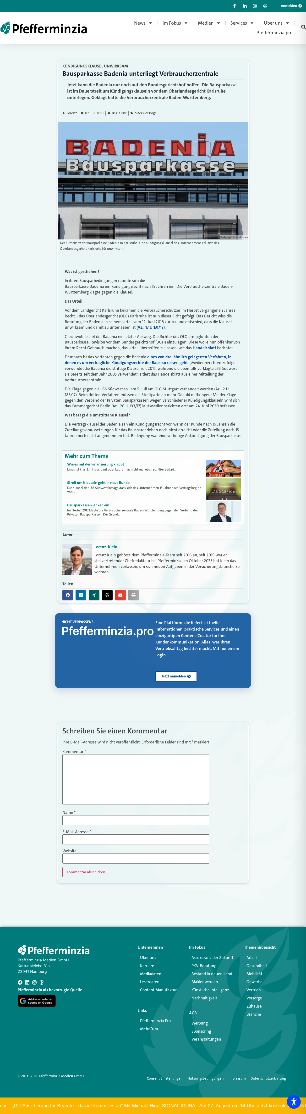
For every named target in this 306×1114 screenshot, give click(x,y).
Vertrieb (253, 989)
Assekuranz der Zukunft (212, 957)
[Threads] (41, 982)
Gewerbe (254, 981)
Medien (206, 23)
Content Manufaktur (158, 989)
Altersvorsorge (146, 113)
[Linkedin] (27, 982)
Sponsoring (201, 1031)
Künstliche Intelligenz (210, 989)
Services (238, 23)
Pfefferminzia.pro (275, 32)
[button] (67, 595)
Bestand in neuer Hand (211, 973)
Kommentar (74, 752)
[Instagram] (34, 982)
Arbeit (251, 957)
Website (69, 851)
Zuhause (254, 1006)
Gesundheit (256, 965)
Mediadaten (150, 973)
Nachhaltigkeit (204, 998)
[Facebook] (20, 982)
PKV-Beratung (203, 965)
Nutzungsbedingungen (205, 1078)
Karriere (147, 965)
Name (69, 813)
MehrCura (149, 1028)
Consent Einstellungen (165, 1078)
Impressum (237, 1078)
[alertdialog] (153, 1105)
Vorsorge (254, 998)
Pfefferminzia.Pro (155, 1020)
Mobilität (254, 973)
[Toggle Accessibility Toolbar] (293, 1101)
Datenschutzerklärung (268, 1078)
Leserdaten (149, 981)
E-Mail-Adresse (76, 832)
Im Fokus (172, 23)
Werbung (199, 1023)
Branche (253, 1014)
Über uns (273, 23)
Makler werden (204, 981)
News (140, 23)
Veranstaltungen (206, 1039)
